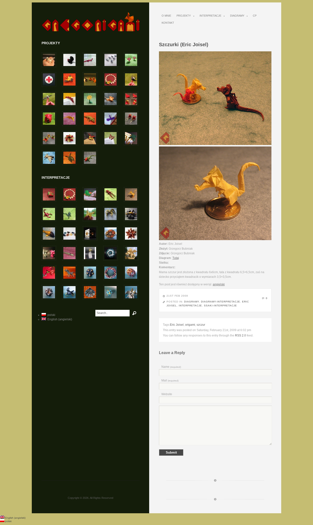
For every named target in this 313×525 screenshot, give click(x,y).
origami (190, 324)
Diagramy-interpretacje (220, 301)
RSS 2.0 (240, 335)
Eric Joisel (177, 324)
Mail (170, 380)
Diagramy (235, 15)
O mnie (166, 15)
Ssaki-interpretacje (220, 305)
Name (171, 367)
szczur (201, 324)
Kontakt (168, 22)
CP (255, 15)
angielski (219, 284)
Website (166, 394)
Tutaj (175, 258)
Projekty (182, 15)
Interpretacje (209, 15)
